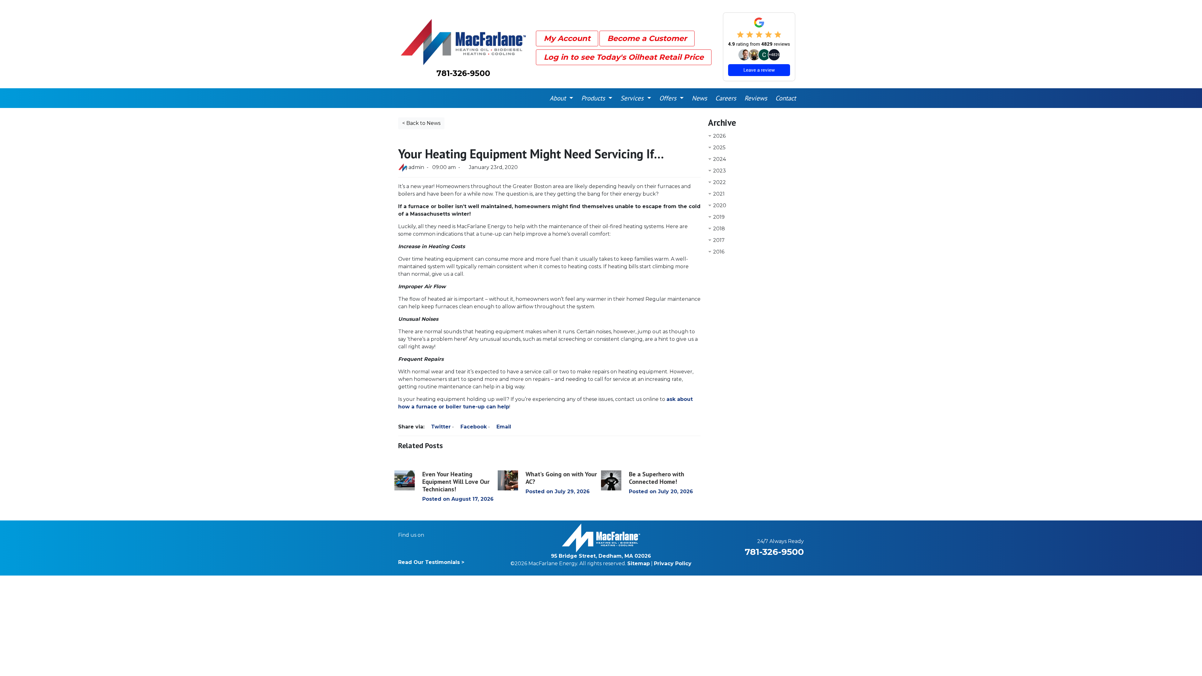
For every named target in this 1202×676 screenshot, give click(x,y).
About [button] (559, 98)
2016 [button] (718, 252)
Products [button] (594, 98)
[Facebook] (433, 535)
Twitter (440, 427)
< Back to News (421, 123)
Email (503, 427)
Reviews (755, 98)
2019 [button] (719, 217)
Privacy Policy (672, 563)
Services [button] (632, 98)
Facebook (473, 427)
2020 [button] (719, 205)
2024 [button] (719, 159)
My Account (567, 38)
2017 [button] (719, 240)
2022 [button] (719, 182)
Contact (785, 98)
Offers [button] (668, 98)
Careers (725, 98)
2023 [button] (719, 171)
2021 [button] (719, 194)
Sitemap (638, 563)
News (699, 98)
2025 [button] (719, 148)
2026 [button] (719, 136)
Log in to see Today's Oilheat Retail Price (624, 57)
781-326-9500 (463, 73)
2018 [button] (719, 229)
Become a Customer (647, 38)
